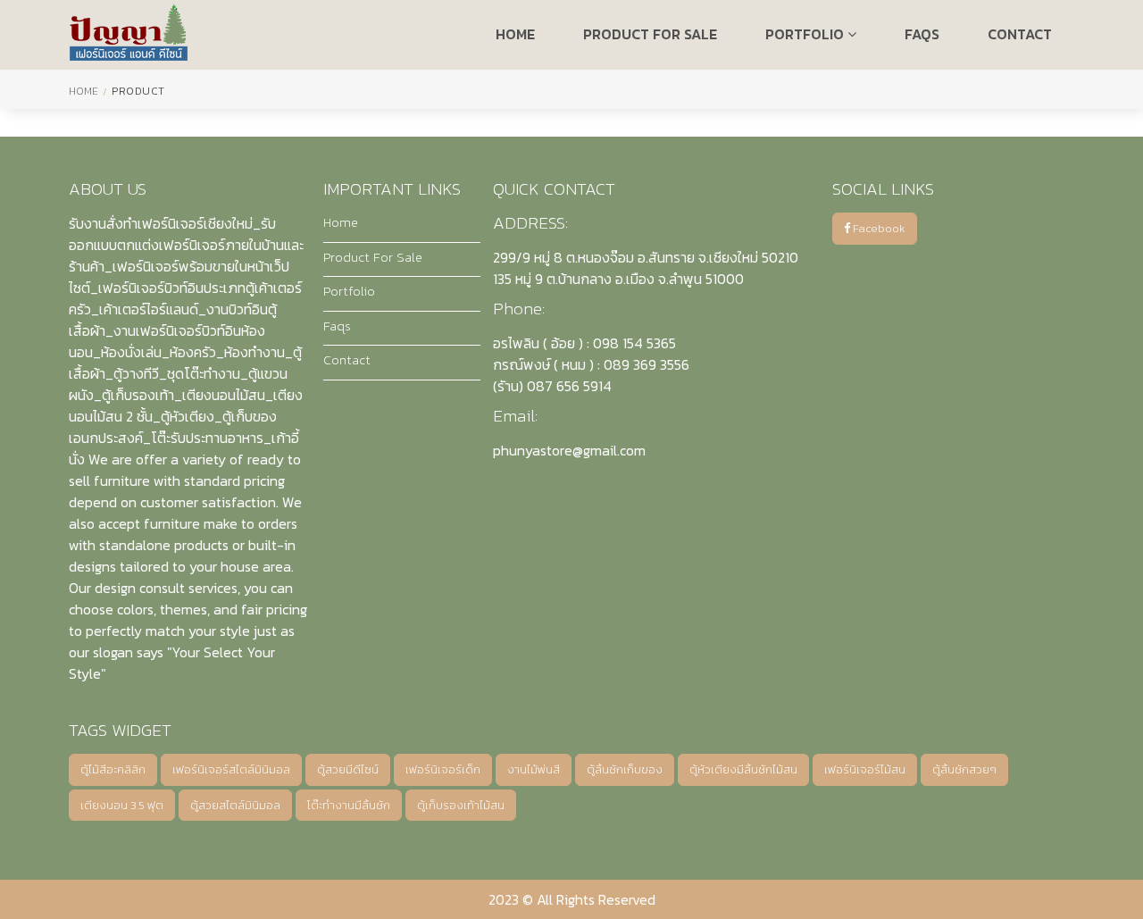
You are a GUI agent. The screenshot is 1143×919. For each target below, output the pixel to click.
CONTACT (1020, 34)
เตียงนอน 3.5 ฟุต (121, 805)
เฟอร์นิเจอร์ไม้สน (864, 769)
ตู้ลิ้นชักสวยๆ (964, 769)
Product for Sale (650, 34)
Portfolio (806, 34)
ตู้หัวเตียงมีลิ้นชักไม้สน (743, 769)
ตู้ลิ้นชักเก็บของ (625, 769)
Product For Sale (372, 257)
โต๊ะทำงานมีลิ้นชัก (348, 805)
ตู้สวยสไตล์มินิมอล (235, 805)
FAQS (922, 34)
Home (83, 91)
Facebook (877, 228)
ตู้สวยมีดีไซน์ (348, 769)
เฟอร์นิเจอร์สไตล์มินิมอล (231, 769)
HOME (515, 34)
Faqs (337, 326)
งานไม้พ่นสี (533, 769)
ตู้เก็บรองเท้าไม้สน (461, 805)
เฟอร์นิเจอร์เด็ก (442, 769)
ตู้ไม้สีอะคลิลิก (113, 769)
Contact (347, 360)
